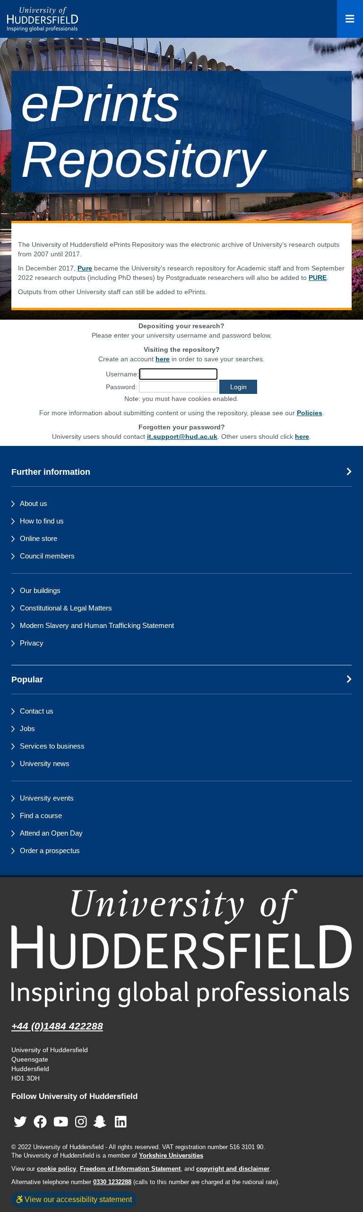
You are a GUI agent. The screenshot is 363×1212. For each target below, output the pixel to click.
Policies (309, 413)
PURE (318, 277)
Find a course (41, 815)
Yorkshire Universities (171, 1155)
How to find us (42, 521)
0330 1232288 (112, 1182)
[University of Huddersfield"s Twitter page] (20, 1122)
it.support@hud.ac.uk (182, 436)
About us (33, 503)
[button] (238, 387)
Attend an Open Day (51, 833)
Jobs (27, 728)
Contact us (36, 711)
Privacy (31, 643)
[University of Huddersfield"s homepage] (181, 948)
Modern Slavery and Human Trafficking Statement (97, 625)
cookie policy (56, 1169)
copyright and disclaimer (232, 1169)
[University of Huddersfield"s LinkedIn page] (121, 1122)
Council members (47, 556)
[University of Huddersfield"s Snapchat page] (101, 1122)
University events (47, 798)
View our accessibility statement (77, 1199)
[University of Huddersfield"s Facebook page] (40, 1122)
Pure (85, 268)
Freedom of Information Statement (130, 1169)
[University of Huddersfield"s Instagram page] (81, 1122)
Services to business (52, 746)
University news (44, 763)
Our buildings (40, 590)
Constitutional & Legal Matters (66, 608)
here (163, 359)
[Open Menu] (350, 19)
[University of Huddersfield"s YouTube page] (61, 1122)
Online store (38, 538)
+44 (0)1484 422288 (57, 1025)
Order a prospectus (50, 850)
